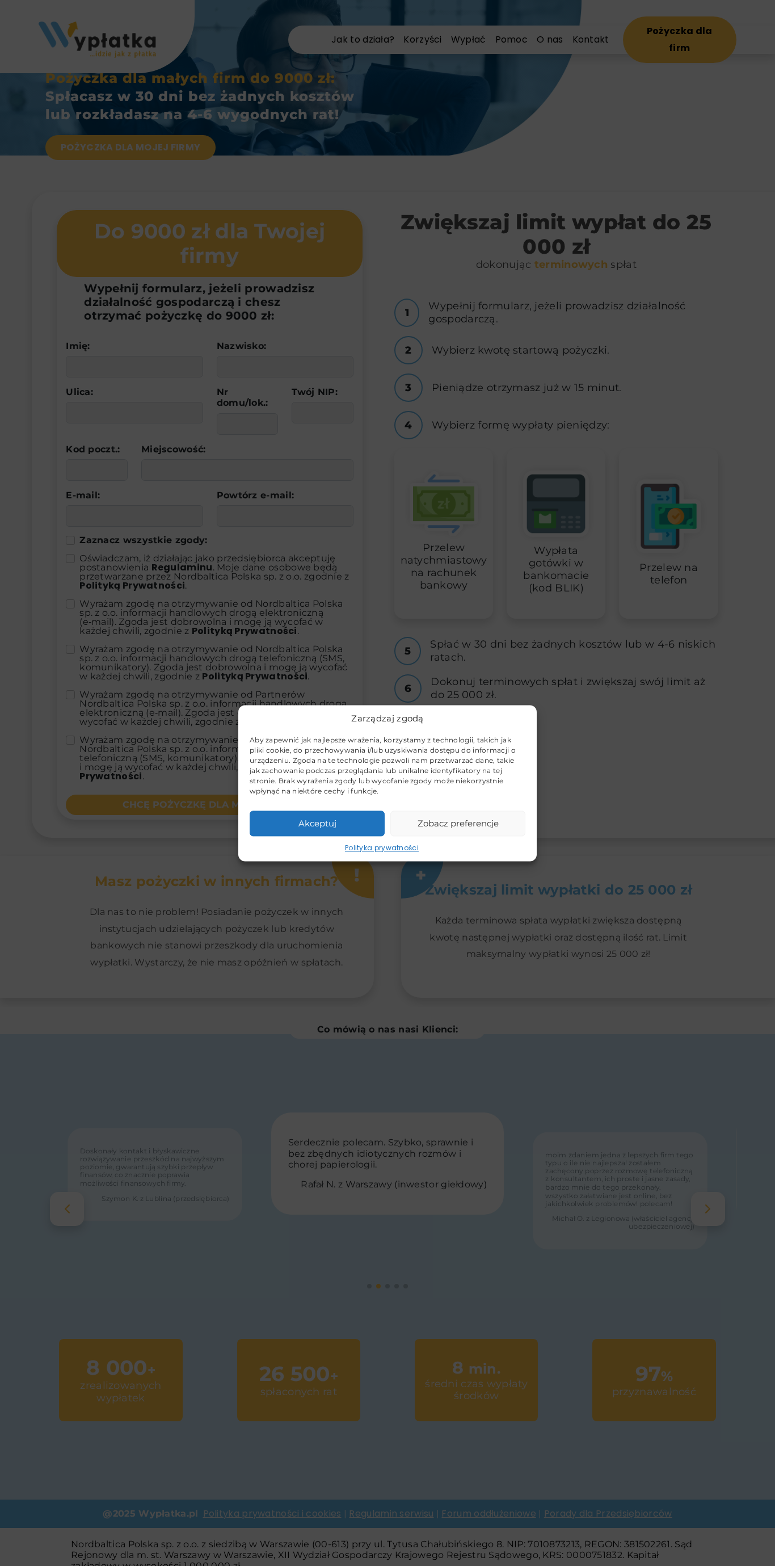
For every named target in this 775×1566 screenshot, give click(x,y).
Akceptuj (317, 822)
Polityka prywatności (382, 848)
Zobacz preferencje (458, 822)
